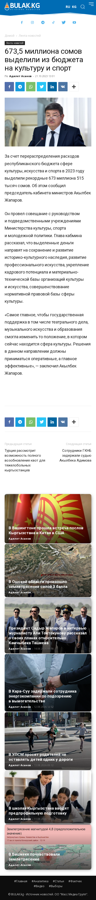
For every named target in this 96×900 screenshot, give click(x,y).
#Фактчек (75, 881)
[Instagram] (32, 23)
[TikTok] (53, 23)
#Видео (39, 886)
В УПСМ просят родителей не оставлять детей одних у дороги (41, 757)
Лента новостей (30, 36)
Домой (9, 36)
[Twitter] (64, 23)
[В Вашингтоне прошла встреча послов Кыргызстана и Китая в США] (48, 519)
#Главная (20, 881)
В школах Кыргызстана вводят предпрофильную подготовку (39, 810)
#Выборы (55, 886)
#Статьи (58, 881)
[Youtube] (74, 23)
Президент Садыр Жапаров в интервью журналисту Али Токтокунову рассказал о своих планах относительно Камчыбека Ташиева (48, 635)
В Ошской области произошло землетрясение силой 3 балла (38, 584)
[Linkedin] (52, 86)
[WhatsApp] (30, 86)
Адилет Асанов (20, 76)
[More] (74, 86)
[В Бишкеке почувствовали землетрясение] (48, 847)
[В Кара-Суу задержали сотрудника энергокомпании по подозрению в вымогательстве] (48, 682)
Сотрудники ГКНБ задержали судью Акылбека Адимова (75, 455)
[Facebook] (22, 23)
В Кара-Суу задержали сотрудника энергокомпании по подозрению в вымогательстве (42, 696)
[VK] (63, 86)
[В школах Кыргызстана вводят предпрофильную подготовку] (48, 797)
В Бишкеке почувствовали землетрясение (34, 856)
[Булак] (22, 6)
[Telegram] (43, 23)
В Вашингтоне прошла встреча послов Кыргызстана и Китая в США (46, 530)
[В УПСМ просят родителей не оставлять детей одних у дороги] (48, 741)
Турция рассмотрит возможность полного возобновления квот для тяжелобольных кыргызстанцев (25, 460)
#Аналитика (40, 881)
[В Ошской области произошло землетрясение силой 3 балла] (48, 570)
